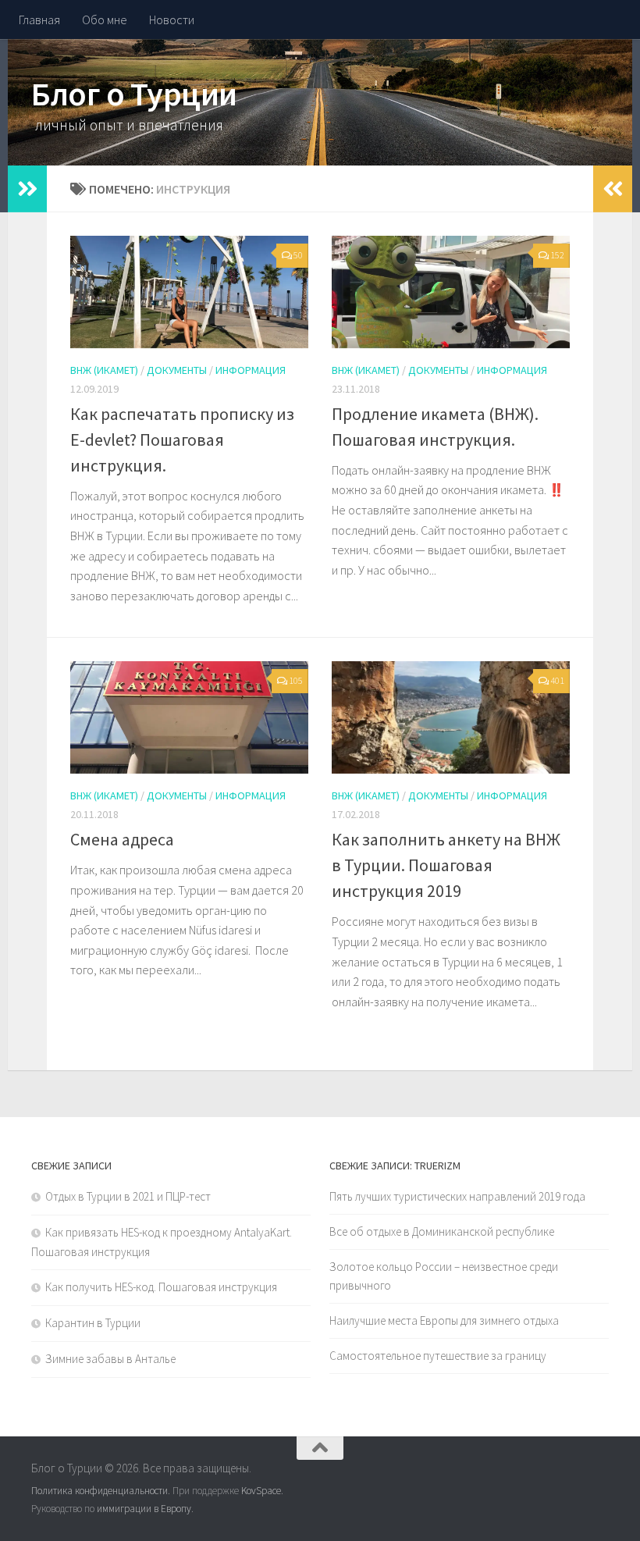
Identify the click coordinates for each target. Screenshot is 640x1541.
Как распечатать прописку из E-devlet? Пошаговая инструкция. (182, 439)
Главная (39, 19)
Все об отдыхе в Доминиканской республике (441, 1231)
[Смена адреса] (189, 717)
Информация (250, 370)
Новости (171, 19)
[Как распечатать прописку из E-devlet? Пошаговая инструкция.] (189, 292)
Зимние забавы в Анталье (110, 1358)
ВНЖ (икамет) (104, 370)
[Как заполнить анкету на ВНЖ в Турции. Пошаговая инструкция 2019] (451, 717)
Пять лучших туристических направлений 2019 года (457, 1196)
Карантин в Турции (92, 1322)
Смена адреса (122, 839)
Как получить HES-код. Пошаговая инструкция (161, 1286)
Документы (177, 370)
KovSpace (261, 1490)
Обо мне (104, 19)
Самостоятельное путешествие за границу (437, 1355)
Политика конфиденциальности (99, 1490)
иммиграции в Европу (144, 1508)
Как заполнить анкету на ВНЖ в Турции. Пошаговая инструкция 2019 (446, 865)
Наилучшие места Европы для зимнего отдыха (444, 1320)
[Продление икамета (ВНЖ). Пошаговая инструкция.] (451, 292)
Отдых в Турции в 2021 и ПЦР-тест (128, 1196)
